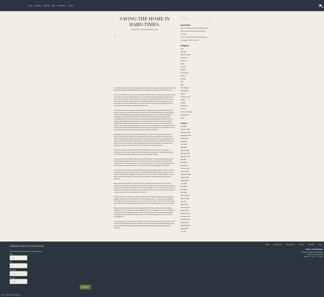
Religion (183, 103)
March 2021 (184, 165)
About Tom (46, 6)
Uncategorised (185, 115)
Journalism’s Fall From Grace (190, 40)
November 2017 (185, 219)
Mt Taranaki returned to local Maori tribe (193, 31)
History (183, 76)
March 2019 (184, 204)
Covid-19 (183, 61)
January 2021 (185, 171)
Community (184, 58)
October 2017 (185, 222)
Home (30, 6)
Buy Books (38, 6)
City (11, 262)
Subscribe (85, 287)
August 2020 (184, 180)
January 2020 (185, 198)
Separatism (184, 106)
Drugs (182, 64)
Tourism (183, 109)
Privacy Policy (290, 244)
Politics (183, 100)
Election (183, 70)
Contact (71, 6)
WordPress (16, 295)
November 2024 (185, 132)
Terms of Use (278, 244)
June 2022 (184, 144)
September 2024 (186, 135)
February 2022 (185, 150)
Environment (184, 73)
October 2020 (185, 177)
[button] (65, 5)
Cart (320, 244)
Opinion (156, 29)
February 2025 (185, 129)
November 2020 (185, 174)
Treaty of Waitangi (186, 112)
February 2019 (185, 207)
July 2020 (184, 183)
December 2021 (185, 153)
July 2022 (184, 141)
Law (182, 82)
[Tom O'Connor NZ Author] (13, 6)
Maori (182, 85)
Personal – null (185, 97)
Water (182, 118)
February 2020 (185, 195)
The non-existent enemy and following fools (194, 37)
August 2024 (184, 138)
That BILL (183, 34)
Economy (143, 29)
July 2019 (184, 201)
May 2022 (184, 147)
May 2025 (184, 126)
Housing (183, 79)
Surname (12, 278)
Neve (2, 295)
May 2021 (184, 159)
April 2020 (184, 192)
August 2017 (184, 228)
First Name (13, 270)
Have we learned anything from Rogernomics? (195, 28)
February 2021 (185, 168)
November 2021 (185, 156)
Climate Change (185, 55)
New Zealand (150, 29)
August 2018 (184, 210)
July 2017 (184, 231)
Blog (53, 6)
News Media (184, 91)
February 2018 (185, 213)
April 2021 (184, 162)
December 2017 (185, 216)
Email (11, 254)
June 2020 (184, 186)
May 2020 (184, 189)
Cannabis (183, 52)
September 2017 (186, 225)
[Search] (208, 18)
